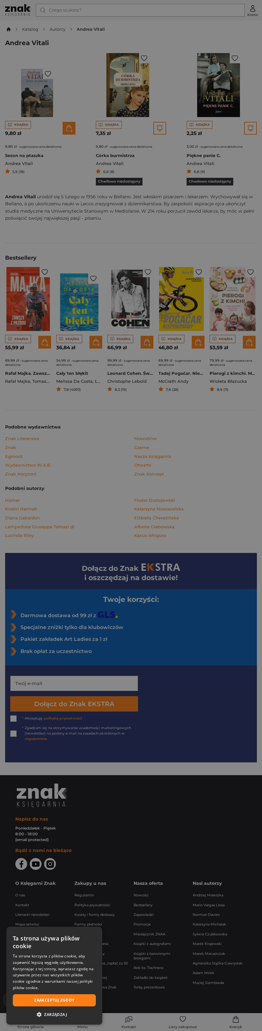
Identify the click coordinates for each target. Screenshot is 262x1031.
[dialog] (54, 976)
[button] (54, 1014)
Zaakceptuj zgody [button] (54, 1000)
